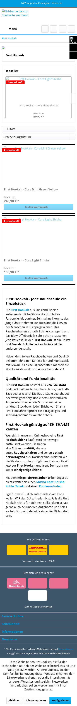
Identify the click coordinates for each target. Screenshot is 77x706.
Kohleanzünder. (50, 486)
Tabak (20, 486)
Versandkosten (65, 649)
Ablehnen (14, 700)
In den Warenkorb (36, 207)
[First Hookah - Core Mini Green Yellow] (38, 164)
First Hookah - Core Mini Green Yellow (31, 189)
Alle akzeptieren (36, 700)
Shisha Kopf (44, 482)
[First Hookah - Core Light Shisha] (38, 89)
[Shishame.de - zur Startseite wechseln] (20, 16)
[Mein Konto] (62, 29)
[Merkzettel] (53, 29)
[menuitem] (9, 29)
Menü (13, 29)
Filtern (11, 129)
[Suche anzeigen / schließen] (45, 29)
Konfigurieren (60, 700)
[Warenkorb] (71, 29)
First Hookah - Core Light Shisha (39, 105)
